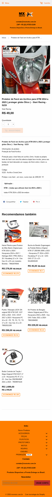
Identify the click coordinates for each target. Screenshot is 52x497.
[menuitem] (26, 430)
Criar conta (42, 483)
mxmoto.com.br (17, 494)
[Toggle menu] (46, 433)
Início (4, 38)
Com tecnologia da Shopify (35, 494)
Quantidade (6, 120)
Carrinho (47, 3)
